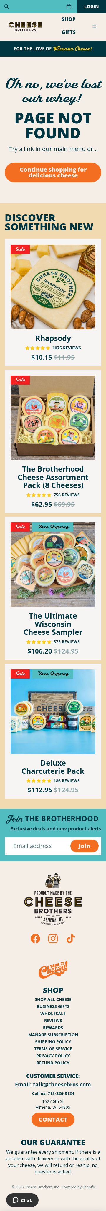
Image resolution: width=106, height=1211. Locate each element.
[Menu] (94, 27)
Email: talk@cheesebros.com (53, 1084)
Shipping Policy (53, 1041)
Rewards (53, 1027)
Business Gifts (53, 1006)
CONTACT (53, 1119)
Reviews (53, 1020)
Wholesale (53, 1013)
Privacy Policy (53, 1055)
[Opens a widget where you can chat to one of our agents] (22, 1200)
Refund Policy (53, 1063)
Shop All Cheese (53, 999)
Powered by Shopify (78, 1187)
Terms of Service (53, 1048)
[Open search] (6, 6)
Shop (69, 19)
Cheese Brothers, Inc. (42, 1187)
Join (84, 846)
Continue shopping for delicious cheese (53, 172)
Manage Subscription (53, 1034)
